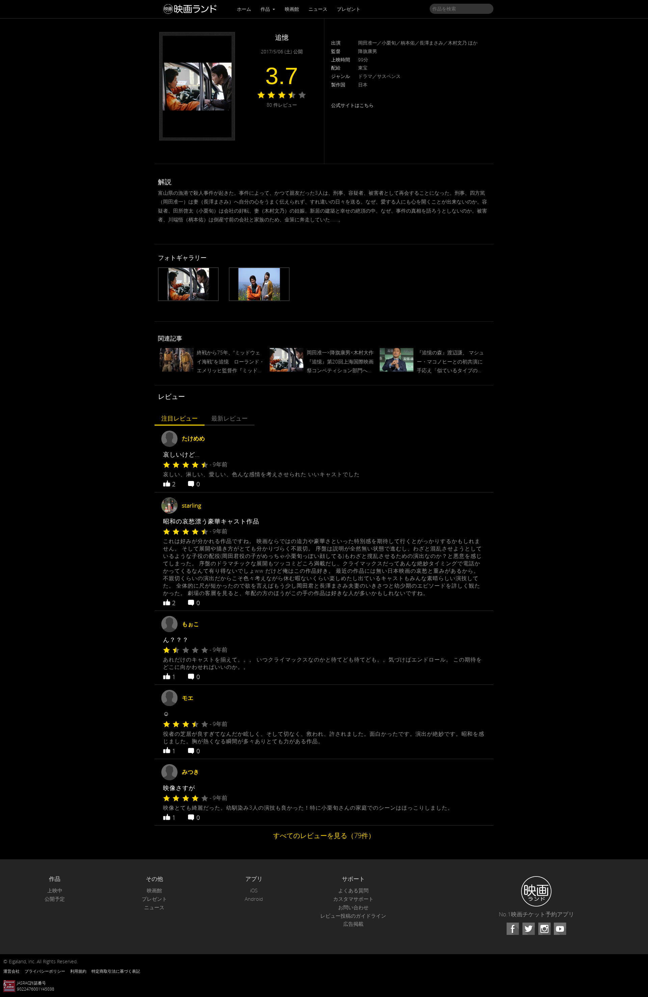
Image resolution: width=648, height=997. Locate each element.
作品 (266, 9)
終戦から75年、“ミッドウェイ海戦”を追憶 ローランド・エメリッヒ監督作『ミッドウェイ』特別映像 (230, 362)
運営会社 (11, 971)
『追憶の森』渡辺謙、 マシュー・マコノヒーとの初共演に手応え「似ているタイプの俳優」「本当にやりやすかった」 (450, 362)
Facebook (512, 929)
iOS (254, 890)
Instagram (544, 929)
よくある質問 (353, 890)
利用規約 (78, 971)
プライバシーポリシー (45, 971)
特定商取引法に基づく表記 (115, 971)
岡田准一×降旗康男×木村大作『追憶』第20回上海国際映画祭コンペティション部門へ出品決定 (340, 362)
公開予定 (55, 899)
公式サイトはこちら (352, 105)
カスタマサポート (353, 899)
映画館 (292, 9)
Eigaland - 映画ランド (191, 9)
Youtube (560, 929)
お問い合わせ (353, 907)
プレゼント (348, 9)
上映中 (54, 890)
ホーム (244, 9)
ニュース (317, 9)
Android (254, 899)
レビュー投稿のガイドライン (353, 916)
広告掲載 (353, 924)
